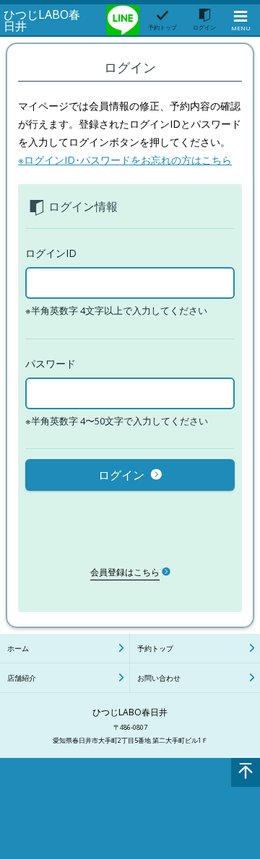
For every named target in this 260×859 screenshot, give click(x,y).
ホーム (18, 648)
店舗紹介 (21, 678)
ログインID (51, 253)
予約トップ (155, 648)
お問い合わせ (159, 678)
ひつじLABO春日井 (42, 20)
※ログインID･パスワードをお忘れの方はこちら (125, 160)
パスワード (50, 363)
